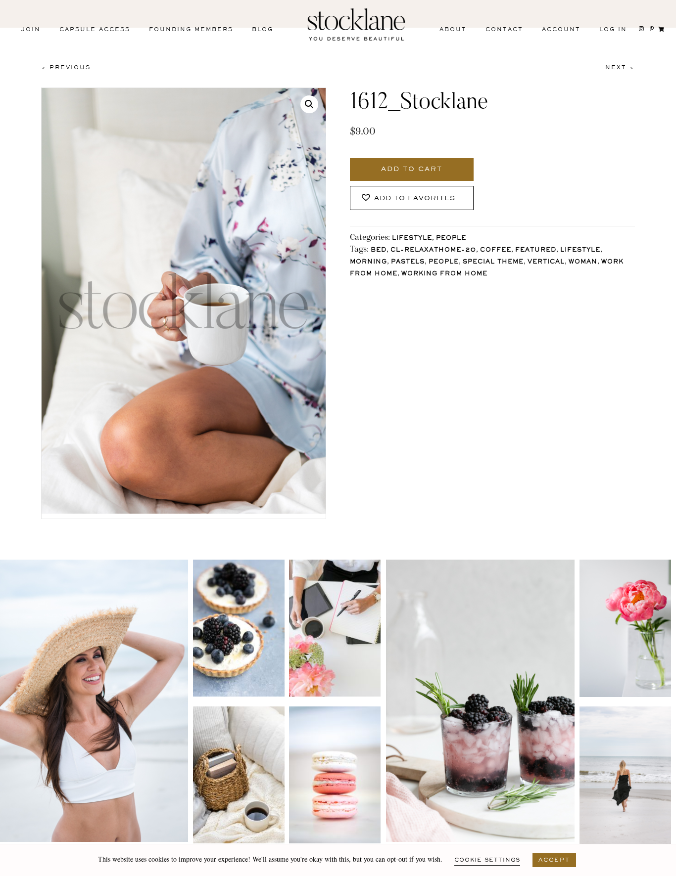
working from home (444, 274)
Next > (620, 67)
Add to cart (411, 170)
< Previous (66, 67)
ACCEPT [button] (554, 860)
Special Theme (493, 262)
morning (368, 262)
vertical (546, 262)
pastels (408, 262)
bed (378, 250)
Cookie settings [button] (487, 860)
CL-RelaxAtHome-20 (433, 250)
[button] (309, 104)
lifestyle (580, 250)
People (451, 238)
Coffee (495, 250)
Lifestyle (412, 238)
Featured (535, 250)
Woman (583, 262)
